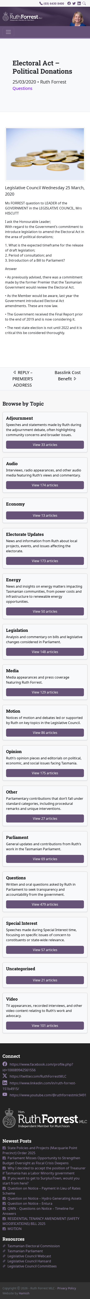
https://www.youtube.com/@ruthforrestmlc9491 (47, 1095)
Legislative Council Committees (31, 1266)
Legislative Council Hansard (28, 1261)
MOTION (14, 1228)
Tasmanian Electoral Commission (33, 1246)
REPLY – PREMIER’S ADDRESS (22, 379)
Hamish (24, 1293)
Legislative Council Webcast (28, 1256)
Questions (22, 88)
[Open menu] (8, 32)
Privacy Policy (66, 1288)
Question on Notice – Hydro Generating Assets (43, 1198)
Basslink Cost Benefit (68, 376)
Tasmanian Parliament (24, 1251)
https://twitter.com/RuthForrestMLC (37, 1076)
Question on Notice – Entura (29, 1203)
